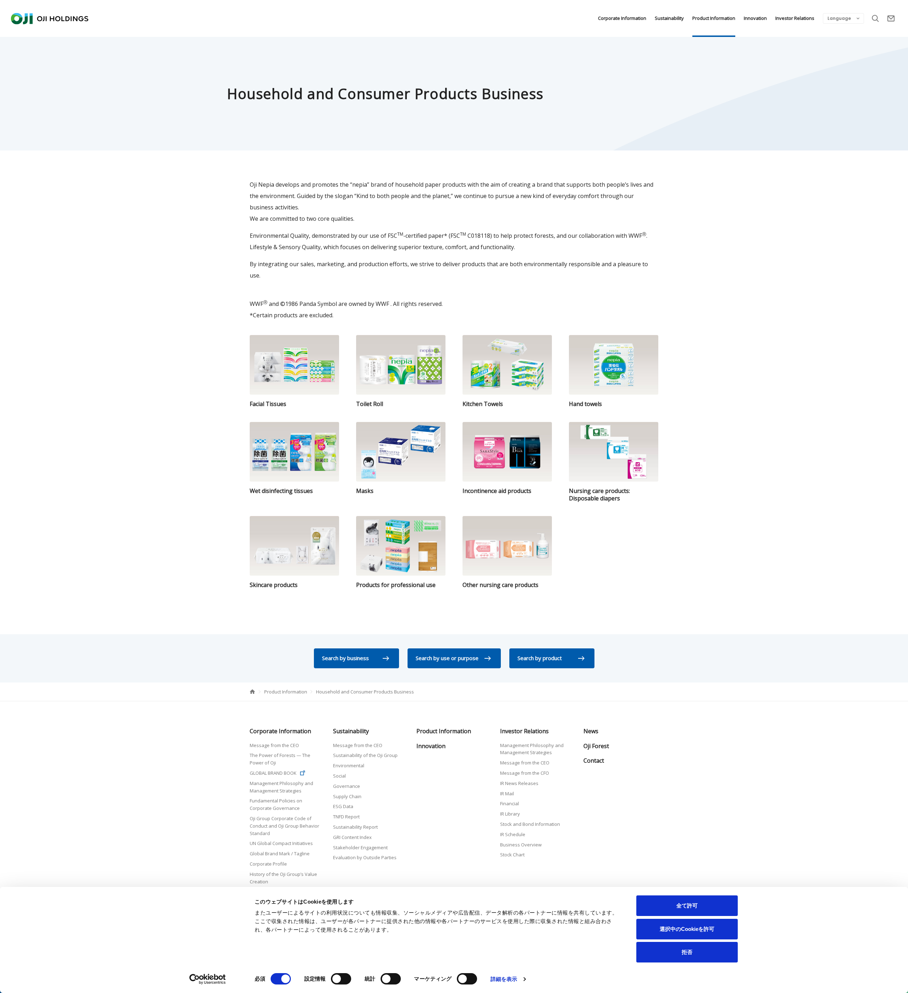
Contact (891, 18)
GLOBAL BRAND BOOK (273, 773)
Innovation (755, 18)
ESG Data (343, 806)
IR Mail (507, 793)
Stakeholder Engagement (360, 847)
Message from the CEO (274, 745)
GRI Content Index (352, 837)
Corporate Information (622, 18)
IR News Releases (519, 783)
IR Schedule (512, 834)
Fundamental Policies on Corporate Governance (276, 804)
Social (339, 776)
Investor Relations (794, 18)
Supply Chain (347, 796)
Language (839, 18)
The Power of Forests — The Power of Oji (280, 759)
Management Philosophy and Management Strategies (281, 787)
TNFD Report (346, 816)
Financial (509, 803)
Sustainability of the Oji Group (365, 755)
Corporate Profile (268, 864)
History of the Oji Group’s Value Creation (283, 878)
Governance (346, 786)
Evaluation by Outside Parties (365, 857)
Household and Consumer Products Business (365, 691)
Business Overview (521, 844)
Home (252, 691)
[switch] (341, 978)
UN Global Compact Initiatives (281, 843)
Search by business (345, 658)
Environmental (348, 765)
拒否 (687, 952)
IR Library (510, 814)
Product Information (713, 18)
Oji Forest (596, 746)
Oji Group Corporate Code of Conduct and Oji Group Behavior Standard (284, 825)
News (590, 731)
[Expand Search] (875, 18)
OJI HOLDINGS (50, 18)
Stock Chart (512, 854)
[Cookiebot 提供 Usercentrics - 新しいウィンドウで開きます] (208, 979)
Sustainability (669, 18)
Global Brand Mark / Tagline (280, 853)
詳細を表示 (504, 979)
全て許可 (687, 906)
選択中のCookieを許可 (687, 929)
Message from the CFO (524, 773)
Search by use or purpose (447, 658)
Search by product (539, 658)
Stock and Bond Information (530, 824)
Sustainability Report (355, 827)
